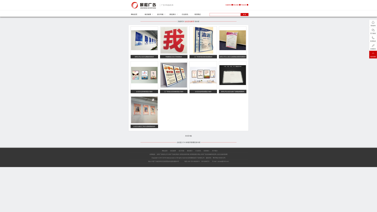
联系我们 (198, 14)
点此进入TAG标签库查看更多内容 (188, 142)
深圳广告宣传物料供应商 (208, 154)
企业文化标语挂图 (221, 154)
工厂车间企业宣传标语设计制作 (173, 91)
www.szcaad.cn (171, 158)
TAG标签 (243, 4)
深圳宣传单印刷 (184, 154)
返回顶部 (373, 57)
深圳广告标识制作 (173, 154)
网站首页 (134, 14)
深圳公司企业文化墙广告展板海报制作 (232, 91)
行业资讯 (185, 14)
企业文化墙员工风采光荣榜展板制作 (144, 126)
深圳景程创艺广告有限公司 (143, 5)
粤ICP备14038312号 (219, 158)
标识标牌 (148, 14)
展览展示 (172, 14)
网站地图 (236, 4)
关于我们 (215, 151)
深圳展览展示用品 (195, 154)
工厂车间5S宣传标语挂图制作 (203, 57)
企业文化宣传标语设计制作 (144, 91)
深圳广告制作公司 (162, 154)
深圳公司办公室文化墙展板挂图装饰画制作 (233, 57)
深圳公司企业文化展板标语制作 (144, 57)
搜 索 (244, 14)
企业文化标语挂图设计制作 (203, 91)
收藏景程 (228, 4)
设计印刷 (160, 14)
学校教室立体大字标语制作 (174, 57)
